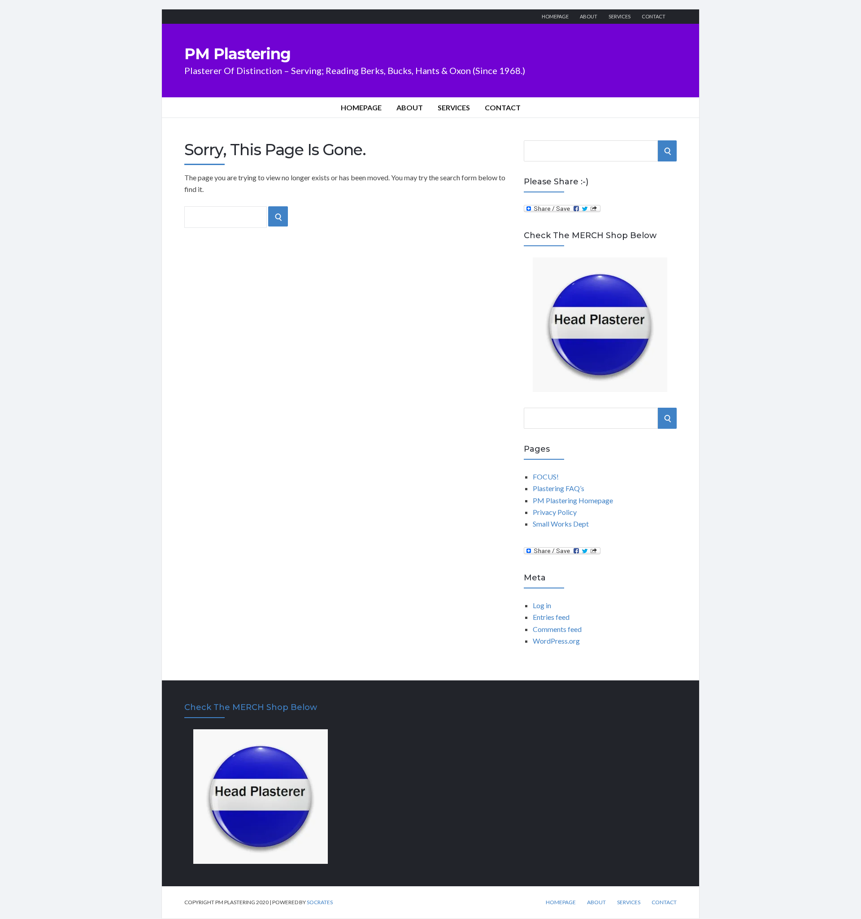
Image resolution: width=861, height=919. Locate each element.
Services (620, 16)
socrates (320, 902)
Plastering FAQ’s (558, 488)
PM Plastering (237, 53)
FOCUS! (546, 476)
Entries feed (551, 617)
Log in (542, 605)
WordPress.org (556, 640)
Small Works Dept (561, 523)
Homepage (555, 16)
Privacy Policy (555, 512)
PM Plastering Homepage (573, 500)
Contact (653, 16)
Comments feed (557, 629)
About (588, 16)
